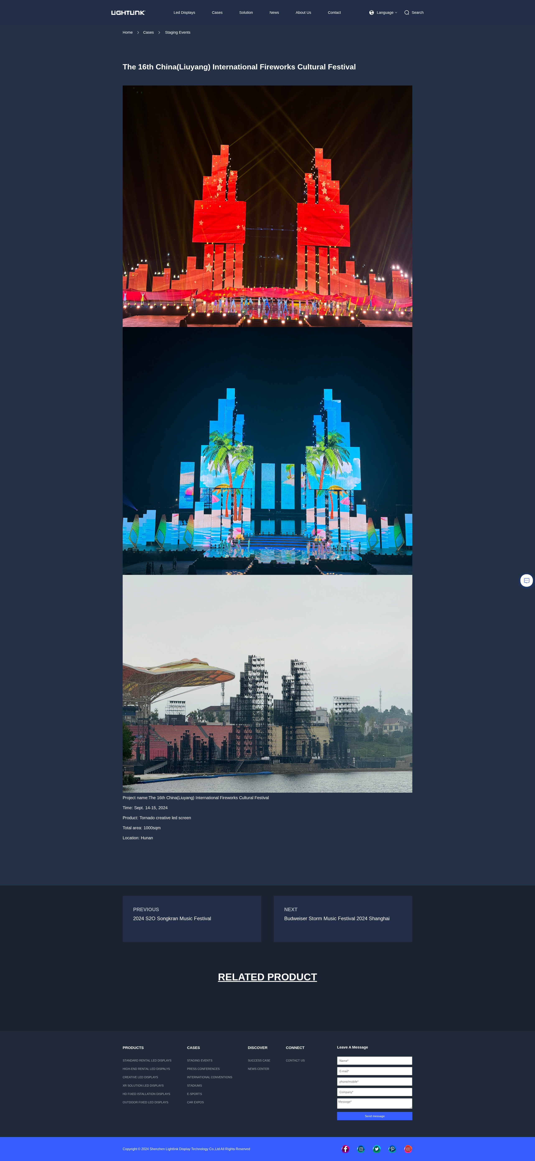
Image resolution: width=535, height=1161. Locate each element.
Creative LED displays (140, 1077)
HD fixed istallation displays (146, 1094)
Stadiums (194, 1085)
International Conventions (209, 1077)
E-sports (194, 1094)
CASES (193, 1048)
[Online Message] (526, 580)
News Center (258, 1068)
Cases (217, 12)
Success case (259, 1060)
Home (128, 32)
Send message (375, 1116)
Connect (295, 1048)
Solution (246, 12)
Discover (258, 1048)
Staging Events (177, 32)
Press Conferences (203, 1068)
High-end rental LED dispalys (146, 1068)
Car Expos (195, 1102)
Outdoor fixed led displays (145, 1102)
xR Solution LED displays (143, 1085)
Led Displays (184, 12)
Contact (334, 12)
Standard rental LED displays (147, 1060)
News (274, 12)
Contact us (295, 1060)
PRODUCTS (133, 1048)
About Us (303, 12)
